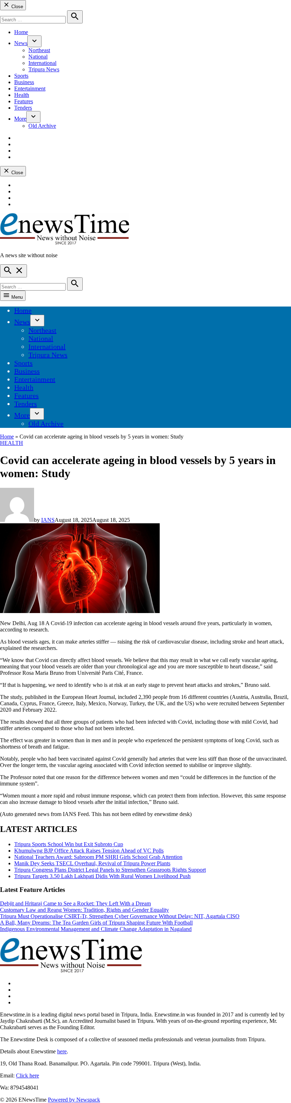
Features (23, 101)
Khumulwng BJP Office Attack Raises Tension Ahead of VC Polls (89, 851)
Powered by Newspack (74, 1100)
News (20, 43)
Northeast (39, 50)
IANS (48, 520)
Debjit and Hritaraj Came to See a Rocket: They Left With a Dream (75, 903)
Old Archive (42, 126)
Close (16, 6)
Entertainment (29, 89)
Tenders (23, 108)
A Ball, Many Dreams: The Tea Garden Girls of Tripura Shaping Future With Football (96, 923)
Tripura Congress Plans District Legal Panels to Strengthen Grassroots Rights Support (110, 870)
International (42, 63)
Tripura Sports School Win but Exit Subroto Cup (68, 844)
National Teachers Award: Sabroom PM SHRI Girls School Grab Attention (98, 857)
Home (21, 32)
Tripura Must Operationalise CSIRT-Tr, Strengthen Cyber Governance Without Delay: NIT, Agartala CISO (120, 916)
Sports (21, 76)
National (38, 57)
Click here (27, 1075)
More (20, 119)
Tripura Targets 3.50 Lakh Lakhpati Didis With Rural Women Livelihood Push (102, 876)
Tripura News (43, 69)
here (62, 1051)
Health (21, 95)
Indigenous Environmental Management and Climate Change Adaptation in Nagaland (96, 929)
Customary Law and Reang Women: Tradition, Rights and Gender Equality (84, 910)
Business (24, 82)
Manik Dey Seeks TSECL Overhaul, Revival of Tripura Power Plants (92, 863)
